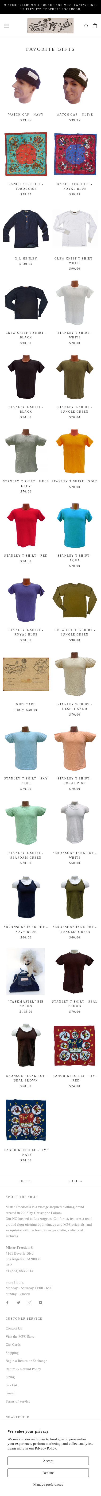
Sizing (10, 1377)
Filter (25, 1181)
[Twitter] (18, 1302)
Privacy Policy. (46, 1448)
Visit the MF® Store (20, 1336)
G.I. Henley (26, 258)
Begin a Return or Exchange (26, 1361)
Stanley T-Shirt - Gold (75, 481)
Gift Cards (13, 1344)
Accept (48, 1461)
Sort (74, 1181)
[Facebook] (7, 1302)
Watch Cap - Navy (26, 114)
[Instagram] (29, 1302)
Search (11, 1393)
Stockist (11, 1385)
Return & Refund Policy (23, 1369)
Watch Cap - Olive (75, 114)
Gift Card (26, 704)
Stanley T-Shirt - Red (26, 555)
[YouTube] (40, 1302)
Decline (48, 1473)
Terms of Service (18, 1401)
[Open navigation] (6, 25)
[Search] (86, 25)
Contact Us (14, 1328)
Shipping (12, 1353)
